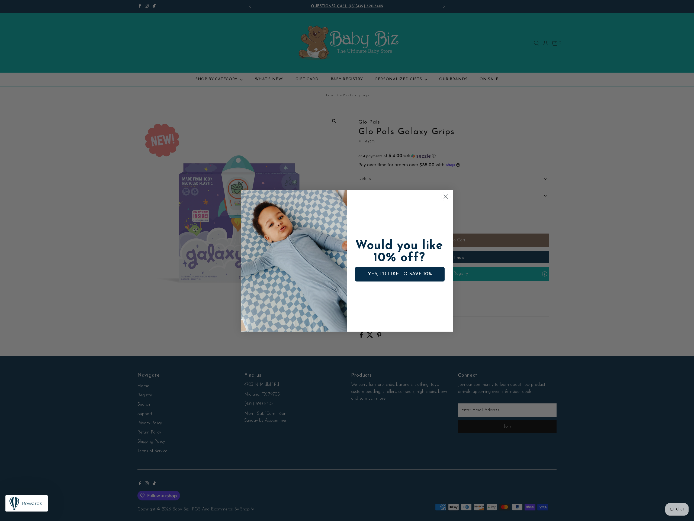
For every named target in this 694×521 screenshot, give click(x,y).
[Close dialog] (446, 196)
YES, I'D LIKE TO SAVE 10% (400, 274)
